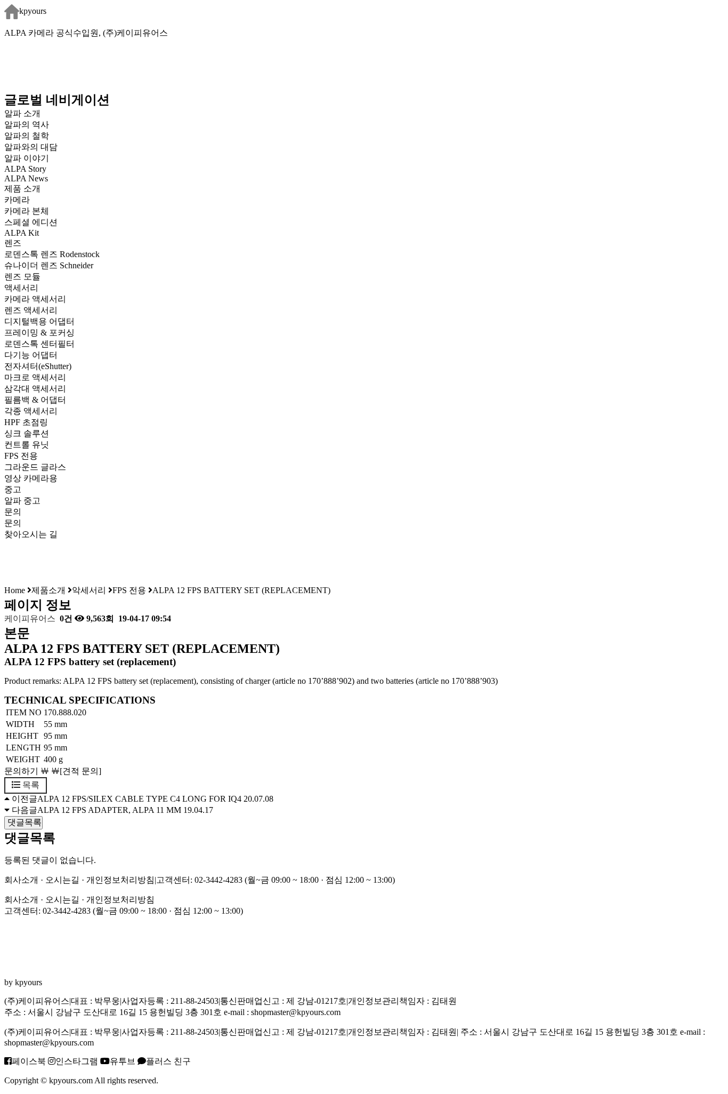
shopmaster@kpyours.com (296, 1012)
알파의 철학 (26, 135)
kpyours (32, 10)
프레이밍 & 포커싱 (39, 332)
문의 (12, 523)
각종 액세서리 (31, 411)
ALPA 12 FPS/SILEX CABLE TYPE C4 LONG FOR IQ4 (139, 798)
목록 (29, 784)
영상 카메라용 (31, 478)
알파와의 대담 (31, 146)
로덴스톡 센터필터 (39, 343)
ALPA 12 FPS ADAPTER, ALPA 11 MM (109, 809)
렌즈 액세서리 (31, 310)
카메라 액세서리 (35, 299)
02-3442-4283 (218, 879)
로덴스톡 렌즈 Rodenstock (52, 254)
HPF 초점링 (26, 422)
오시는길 (62, 879)
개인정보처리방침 (120, 879)
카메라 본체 (26, 210)
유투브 (122, 1061)
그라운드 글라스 (35, 467)
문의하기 (21, 771)
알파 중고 (22, 500)
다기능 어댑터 (31, 355)
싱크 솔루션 (26, 433)
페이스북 (29, 1061)
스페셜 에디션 (31, 222)
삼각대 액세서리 (35, 388)
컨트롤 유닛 (26, 444)
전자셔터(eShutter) (37, 366)
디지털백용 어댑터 (39, 321)
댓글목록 (23, 822)
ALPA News (26, 178)
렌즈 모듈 (22, 276)
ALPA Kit (21, 232)
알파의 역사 (26, 124)
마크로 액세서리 (35, 377)
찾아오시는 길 (31, 534)
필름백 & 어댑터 (43, 399)
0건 (65, 618)
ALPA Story (25, 168)
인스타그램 (76, 1061)
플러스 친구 (168, 1061)
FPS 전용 (21, 455)
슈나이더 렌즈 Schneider (48, 265)
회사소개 (21, 879)
